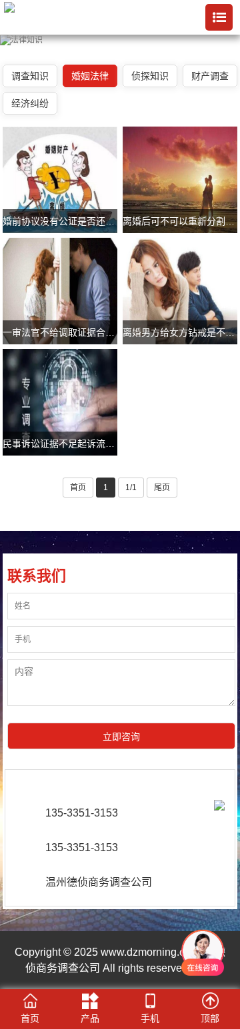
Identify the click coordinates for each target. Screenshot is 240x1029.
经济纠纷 (30, 103)
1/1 (131, 487)
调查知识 (30, 76)
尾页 (162, 487)
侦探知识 (150, 76)
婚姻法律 (90, 76)
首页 (78, 487)
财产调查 (210, 76)
